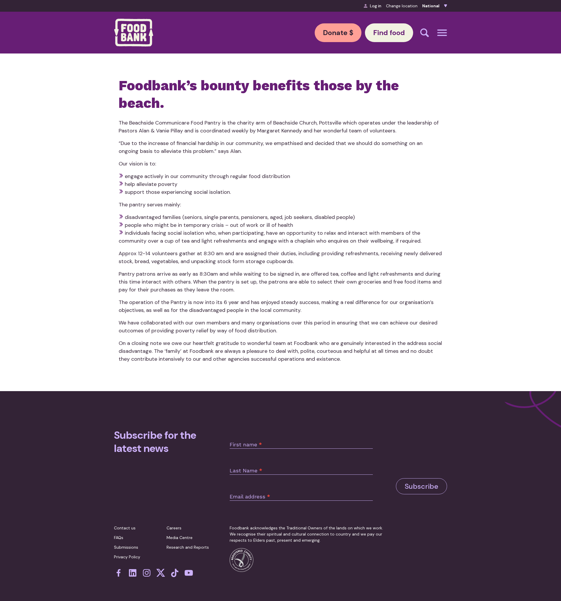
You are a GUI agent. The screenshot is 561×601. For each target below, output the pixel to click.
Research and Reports (188, 547)
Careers (174, 528)
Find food (389, 32)
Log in (375, 5)
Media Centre (180, 537)
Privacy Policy (127, 556)
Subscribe (421, 486)
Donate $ (338, 32)
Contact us (125, 528)
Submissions (126, 547)
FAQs (118, 537)
